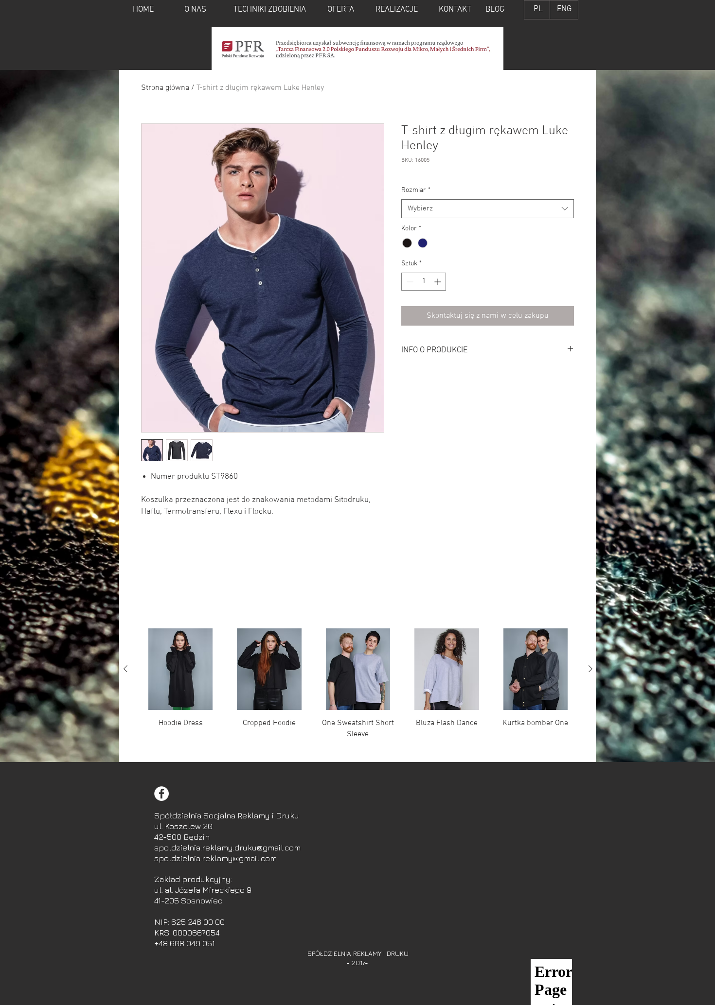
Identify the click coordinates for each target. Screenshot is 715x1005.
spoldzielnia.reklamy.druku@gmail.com (227, 847)
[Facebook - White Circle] (161, 793)
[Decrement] (409, 281)
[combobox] (487, 208)
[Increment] (438, 281)
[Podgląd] (180, 669)
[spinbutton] (423, 281)
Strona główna (165, 88)
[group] (358, 691)
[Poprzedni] (125, 669)
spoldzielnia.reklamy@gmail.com (215, 858)
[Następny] (590, 669)
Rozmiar (415, 190)
